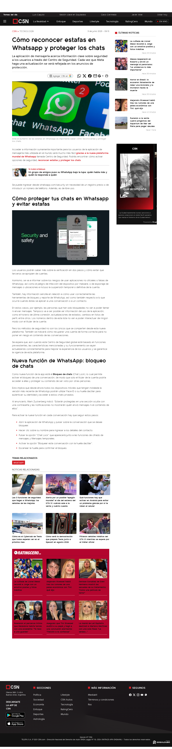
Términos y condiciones (101, 699)
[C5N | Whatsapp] (146, 694)
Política (37, 694)
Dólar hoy (162, 14)
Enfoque (61, 21)
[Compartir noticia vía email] (95, 76)
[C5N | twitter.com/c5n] (135, 694)
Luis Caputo (38, 14)
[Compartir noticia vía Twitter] (84, 76)
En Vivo (163, 21)
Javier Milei (137, 14)
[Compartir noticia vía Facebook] (89, 76)
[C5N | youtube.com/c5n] (143, 694)
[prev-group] (118, 184)
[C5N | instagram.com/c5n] (139, 694)
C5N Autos (66, 699)
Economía (38, 704)
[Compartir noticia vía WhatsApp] (79, 76)
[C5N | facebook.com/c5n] (131, 694)
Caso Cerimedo (109, 14)
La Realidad (39, 21)
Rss (90, 704)
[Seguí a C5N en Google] (99, 76)
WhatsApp (18, 462)
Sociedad (38, 699)
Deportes (78, 21)
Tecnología (112, 21)
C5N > (15, 31)
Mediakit (92, 694)
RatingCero (132, 21)
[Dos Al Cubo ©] (161, 743)
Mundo (149, 21)
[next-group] (155, 184)
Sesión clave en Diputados (73, 14)
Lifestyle (94, 21)
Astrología (39, 718)
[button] (106, 76)
